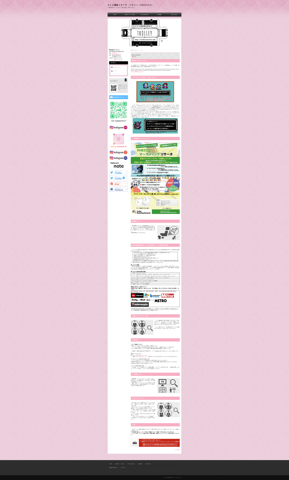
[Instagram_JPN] (119, 129)
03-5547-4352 (114, 52)
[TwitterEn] (119, 179)
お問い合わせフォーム (118, 97)
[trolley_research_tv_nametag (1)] (119, 148)
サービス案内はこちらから (137, 71)
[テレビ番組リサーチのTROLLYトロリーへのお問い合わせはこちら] (156, 446)
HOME (114, 14)
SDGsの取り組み (144, 14)
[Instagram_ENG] (119, 159)
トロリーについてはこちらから (115, 60)
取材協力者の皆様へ (117, 67)
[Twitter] (119, 174)
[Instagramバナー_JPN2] (119, 154)
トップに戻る (177, 449)
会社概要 (159, 14)
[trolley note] (119, 168)
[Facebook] (119, 190)
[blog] (119, 185)
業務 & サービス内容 (130, 14)
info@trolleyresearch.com (116, 54)
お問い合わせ (174, 14)
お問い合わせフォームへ (141, 355)
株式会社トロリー (171, 477)
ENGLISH (115, 71)
